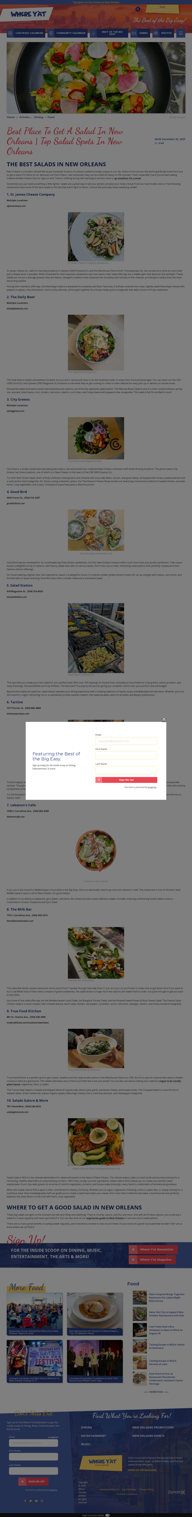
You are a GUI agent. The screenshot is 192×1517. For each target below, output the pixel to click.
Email (98, 734)
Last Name (101, 763)
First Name (101, 748)
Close (164, 719)
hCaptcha (152, 787)
